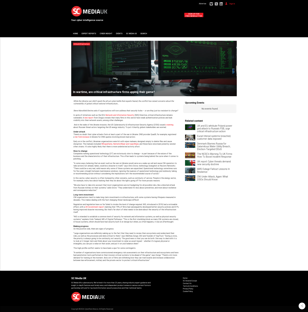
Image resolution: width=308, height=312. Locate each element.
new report (88, 117)
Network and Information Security (120, 115)
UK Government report (94, 207)
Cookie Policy (188, 291)
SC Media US (131, 33)
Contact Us (187, 283)
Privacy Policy (188, 289)
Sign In (232, 4)
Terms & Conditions (190, 286)
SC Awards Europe (190, 281)
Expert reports (89, 33)
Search (143, 33)
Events (119, 33)
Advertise (202, 4)
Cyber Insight (106, 33)
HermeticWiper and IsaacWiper (126, 144)
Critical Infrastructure (81, 44)
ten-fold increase (82, 137)
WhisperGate (106, 144)
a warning (169, 124)
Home (75, 33)
